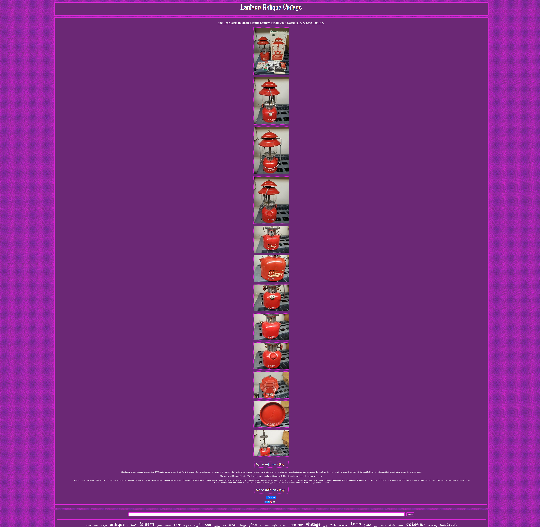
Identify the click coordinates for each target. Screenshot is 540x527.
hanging (432, 525)
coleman (415, 524)
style (274, 525)
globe (367, 525)
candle (325, 526)
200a (333, 525)
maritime (217, 526)
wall (224, 525)
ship (208, 525)
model (233, 525)
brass (132, 524)
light (198, 524)
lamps (103, 525)
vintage (313, 524)
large (243, 525)
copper (400, 526)
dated (88, 525)
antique (117, 524)
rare (177, 525)
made (96, 526)
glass (253, 524)
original (187, 525)
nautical (448, 525)
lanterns (168, 526)
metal (267, 526)
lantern (147, 524)
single (392, 525)
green (159, 525)
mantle (343, 525)
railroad (383, 525)
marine (283, 526)
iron (261, 526)
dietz (375, 526)
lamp (355, 524)
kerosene (295, 524)
